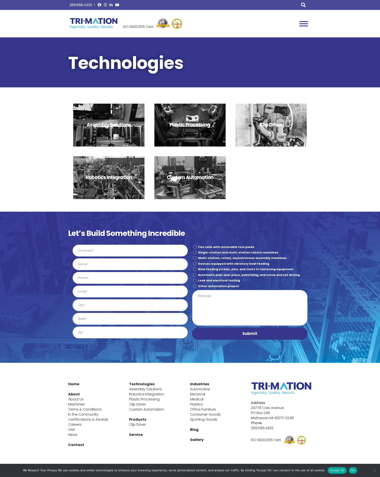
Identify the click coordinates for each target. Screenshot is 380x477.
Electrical (197, 394)
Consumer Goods (205, 414)
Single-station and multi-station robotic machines (238, 252)
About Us (76, 399)
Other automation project (218, 286)
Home (73, 384)
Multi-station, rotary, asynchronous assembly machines (242, 258)
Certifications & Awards (88, 419)
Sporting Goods (203, 419)
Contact (76, 444)
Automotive (200, 389)
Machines (76, 404)
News (72, 434)
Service (136, 434)
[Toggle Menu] (303, 23)
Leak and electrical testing (219, 280)
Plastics (196, 404)
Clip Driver (137, 404)
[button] (249, 333)
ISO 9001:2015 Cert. (138, 26)
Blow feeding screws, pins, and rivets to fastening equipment (246, 269)
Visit (71, 429)
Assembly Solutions (145, 389)
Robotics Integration (146, 394)
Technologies (142, 384)
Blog (194, 429)
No (353, 470)
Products (137, 419)
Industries (199, 384)
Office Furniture (203, 409)
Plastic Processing (144, 399)
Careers (75, 424)
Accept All (337, 470)
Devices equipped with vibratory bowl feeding (233, 264)
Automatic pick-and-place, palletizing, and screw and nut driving (249, 275)
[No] (374, 470)
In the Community (83, 414)
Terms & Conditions (85, 409)
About (74, 394)
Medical (196, 399)
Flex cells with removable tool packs (226, 247)
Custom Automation (146, 409)
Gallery (197, 439)
